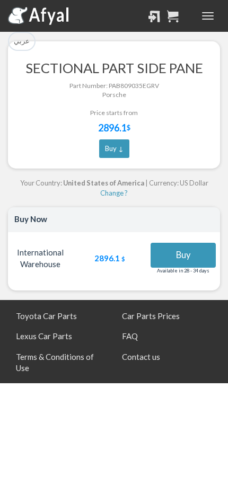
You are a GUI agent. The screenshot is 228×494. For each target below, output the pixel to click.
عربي (22, 41)
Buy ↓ (114, 148)
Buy (183, 255)
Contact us (141, 356)
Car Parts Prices (151, 316)
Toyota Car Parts (46, 316)
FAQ (130, 336)
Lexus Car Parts (44, 336)
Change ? (114, 193)
